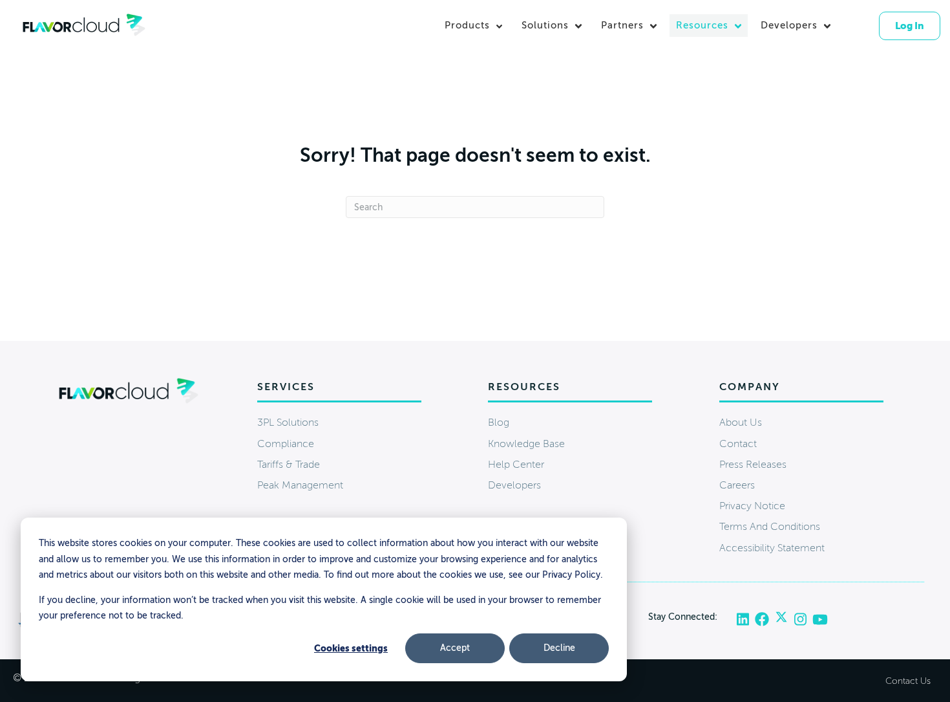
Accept (455, 648)
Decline (559, 648)
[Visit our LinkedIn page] (746, 620)
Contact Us (908, 681)
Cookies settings (351, 648)
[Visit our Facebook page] (765, 620)
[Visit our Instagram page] (803, 620)
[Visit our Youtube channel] (820, 620)
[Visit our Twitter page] (784, 620)
